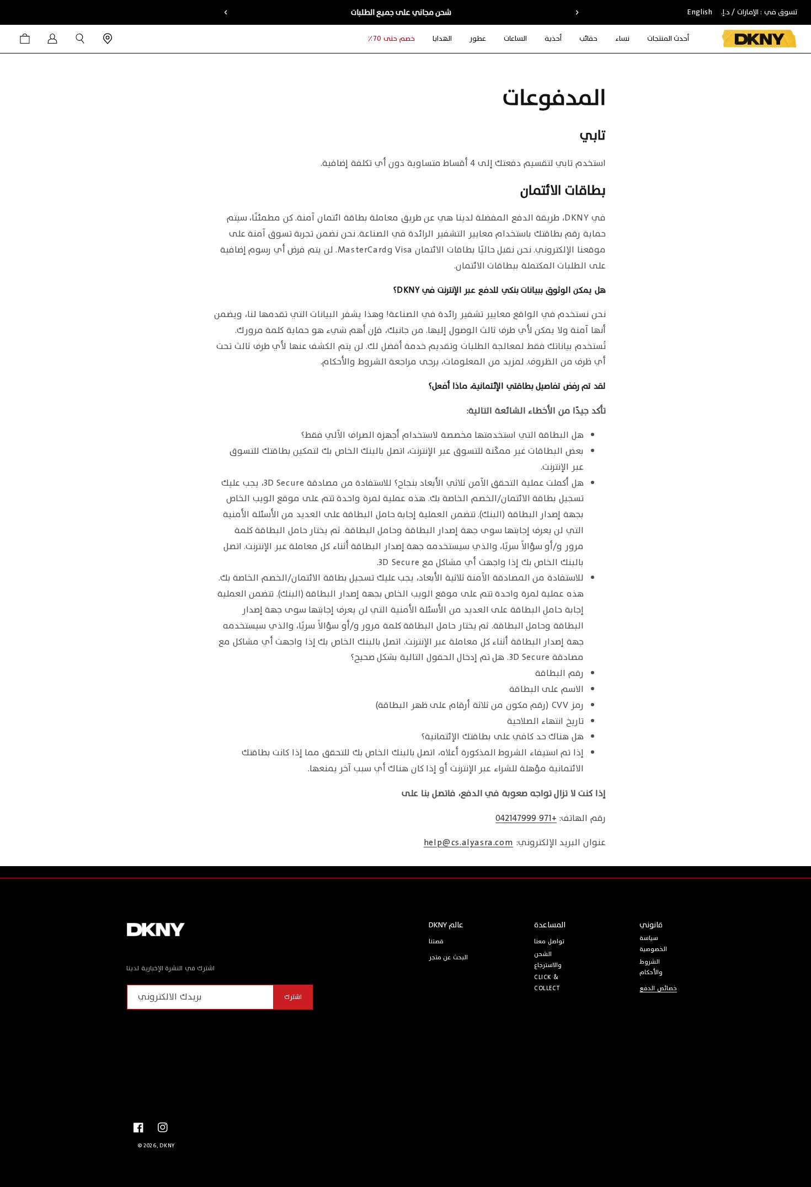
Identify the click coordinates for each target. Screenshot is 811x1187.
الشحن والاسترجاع (548, 959)
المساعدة (549, 925)
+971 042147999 (526, 818)
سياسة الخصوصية (653, 943)
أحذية (553, 39)
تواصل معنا (549, 941)
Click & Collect (546, 982)
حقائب (588, 39)
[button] (622, 39)
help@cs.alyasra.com (468, 842)
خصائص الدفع (658, 988)
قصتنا (436, 941)
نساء (622, 39)
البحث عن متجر (448, 957)
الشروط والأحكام (651, 967)
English (699, 12)
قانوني (651, 925)
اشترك (293, 996)
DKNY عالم (446, 925)
